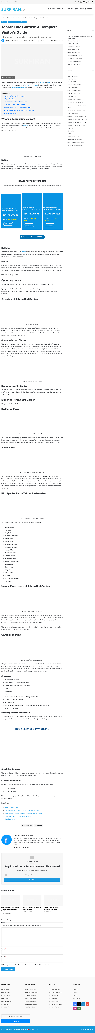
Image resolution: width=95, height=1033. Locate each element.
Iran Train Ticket (73, 79)
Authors (75, 992)
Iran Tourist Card (73, 87)
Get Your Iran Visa (54, 989)
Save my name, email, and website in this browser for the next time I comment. (26, 965)
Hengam (25, 125)
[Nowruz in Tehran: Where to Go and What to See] (32, 900)
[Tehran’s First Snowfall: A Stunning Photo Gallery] (53, 900)
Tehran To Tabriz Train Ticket (77, 125)
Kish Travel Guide (30, 1007)
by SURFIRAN (34, 1029)
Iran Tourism (22, 22)
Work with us (76, 998)
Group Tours (5, 989)
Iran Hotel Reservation (75, 85)
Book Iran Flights (73, 76)
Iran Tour (71, 128)
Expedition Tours (6, 1007)
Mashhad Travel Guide (75, 55)
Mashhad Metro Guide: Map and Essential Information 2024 (24, 813)
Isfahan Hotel (72, 134)
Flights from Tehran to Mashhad (77, 105)
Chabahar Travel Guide (75, 58)
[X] (19, 847)
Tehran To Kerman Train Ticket (77, 122)
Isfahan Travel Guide (74, 44)
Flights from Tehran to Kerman (77, 111)
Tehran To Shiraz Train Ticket (77, 116)
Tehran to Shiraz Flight (75, 99)
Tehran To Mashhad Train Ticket (77, 119)
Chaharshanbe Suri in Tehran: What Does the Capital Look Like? (10, 909)
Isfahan (41, 83)
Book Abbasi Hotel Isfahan (76, 145)
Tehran (18, 18)
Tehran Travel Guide (74, 41)
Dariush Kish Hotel (73, 137)
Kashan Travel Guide (74, 52)
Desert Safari (5, 998)
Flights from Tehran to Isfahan (77, 108)
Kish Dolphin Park (10, 819)
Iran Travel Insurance (74, 90)
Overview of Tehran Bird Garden (16, 102)
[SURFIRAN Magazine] (13, 9)
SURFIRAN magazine (19, 87)
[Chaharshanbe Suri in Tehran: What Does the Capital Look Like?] (10, 900)
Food (64, 9)
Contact (75, 995)
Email (3, 957)
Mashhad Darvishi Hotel (75, 139)
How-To (70, 9)
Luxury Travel (5, 995)
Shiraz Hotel (71, 131)
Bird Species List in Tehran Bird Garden (18, 107)
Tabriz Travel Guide (31, 1004)
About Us (75, 989)
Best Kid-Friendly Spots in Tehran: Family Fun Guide (22, 810)
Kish (48, 83)
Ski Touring (4, 1004)
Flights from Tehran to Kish (76, 102)
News (82, 9)
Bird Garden (27, 825)
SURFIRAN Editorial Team (11, 40)
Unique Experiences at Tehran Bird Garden (19, 110)
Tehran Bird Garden (31, 85)
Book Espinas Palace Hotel (76, 142)
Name (3, 949)
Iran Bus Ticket (72, 82)
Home (49, 9)
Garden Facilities (11, 113)
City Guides (56, 9)
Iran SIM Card (72, 96)
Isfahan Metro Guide (11, 808)
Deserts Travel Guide (74, 61)
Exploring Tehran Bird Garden (15, 105)
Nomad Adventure (6, 1001)
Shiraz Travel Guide (74, 47)
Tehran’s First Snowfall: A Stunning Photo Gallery (51, 908)
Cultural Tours (5, 992)
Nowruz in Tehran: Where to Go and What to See (32, 908)
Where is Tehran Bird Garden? (15, 96)
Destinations (11, 18)
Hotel (76, 9)
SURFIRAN (89, 9)
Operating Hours (10, 99)
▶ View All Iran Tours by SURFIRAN (32, 237)
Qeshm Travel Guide (74, 64)
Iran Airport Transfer (74, 93)
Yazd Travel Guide (73, 49)
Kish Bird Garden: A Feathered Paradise (18, 816)
